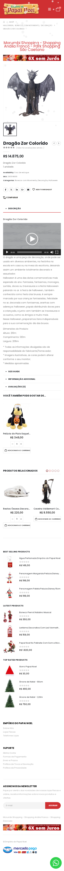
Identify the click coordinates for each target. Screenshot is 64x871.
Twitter (11, 189)
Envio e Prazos (10, 754)
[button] (49, 9)
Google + (22, 189)
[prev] (54, 143)
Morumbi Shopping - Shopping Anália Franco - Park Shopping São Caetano (32, 46)
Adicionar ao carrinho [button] (19, 450)
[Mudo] (51, 252)
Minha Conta (9, 746)
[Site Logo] (21, 9)
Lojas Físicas (9, 725)
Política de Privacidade (15, 761)
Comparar (12, 197)
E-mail (28, 189)
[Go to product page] (16, 416)
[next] (59, 143)
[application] (32, 239)
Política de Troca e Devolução (18, 757)
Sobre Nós (8, 721)
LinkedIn (16, 189)
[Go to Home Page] (4, 22)
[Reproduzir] (7, 252)
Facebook (5, 189)
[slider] (29, 252)
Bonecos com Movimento (26, 180)
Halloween (53, 180)
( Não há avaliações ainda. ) (30, 147)
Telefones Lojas (11, 729)
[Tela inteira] (56, 252)
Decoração (43, 180)
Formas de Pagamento (15, 750)
